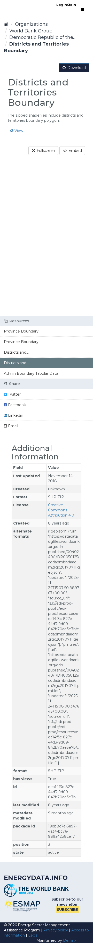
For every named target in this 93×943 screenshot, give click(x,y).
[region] (46, 238)
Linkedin (15, 415)
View (18, 130)
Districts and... (16, 352)
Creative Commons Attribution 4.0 (61, 510)
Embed (74, 150)
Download (76, 67)
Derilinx (69, 940)
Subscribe (67, 909)
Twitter (14, 394)
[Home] (6, 24)
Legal (33, 935)
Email (12, 426)
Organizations (31, 24)
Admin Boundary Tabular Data (31, 373)
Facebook (16, 405)
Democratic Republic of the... (42, 37)
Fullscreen (45, 150)
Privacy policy (55, 930)
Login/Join (66, 5)
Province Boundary (21, 331)
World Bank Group (30, 31)
